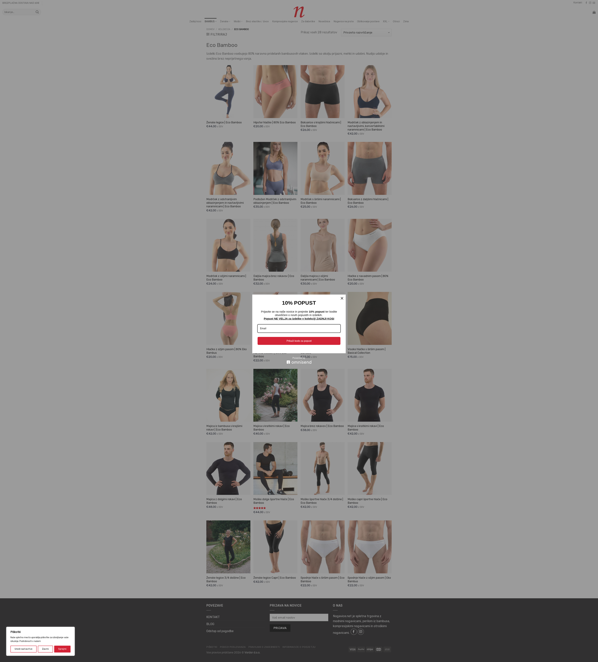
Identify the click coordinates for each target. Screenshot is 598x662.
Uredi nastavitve (24, 649)
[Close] (342, 298)
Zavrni (45, 649)
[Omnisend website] (299, 360)
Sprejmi (62, 649)
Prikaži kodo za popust (299, 340)
